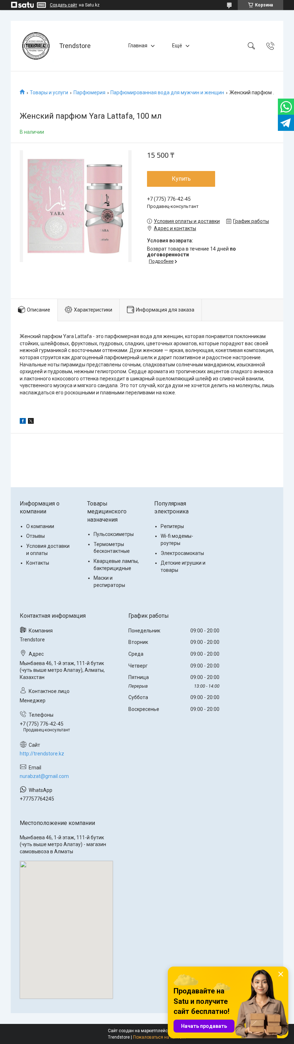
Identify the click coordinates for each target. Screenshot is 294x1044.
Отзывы (35, 536)
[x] (31, 422)
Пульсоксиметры (114, 534)
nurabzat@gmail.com (44, 776)
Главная (137, 45)
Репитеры (172, 526)
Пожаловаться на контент (159, 1037)
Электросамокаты (182, 553)
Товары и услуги (49, 92)
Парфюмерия (89, 92)
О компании (40, 526)
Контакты (37, 563)
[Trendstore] (36, 46)
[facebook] (23, 422)
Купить (181, 178)
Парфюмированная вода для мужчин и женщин (167, 92)
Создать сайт (63, 5)
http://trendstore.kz (42, 753)
